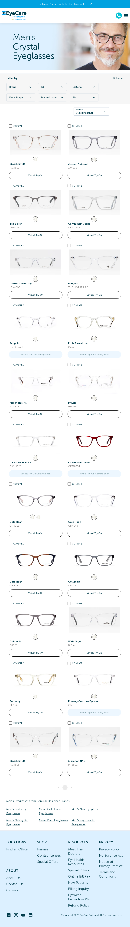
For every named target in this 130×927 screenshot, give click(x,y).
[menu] (126, 15)
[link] (35, 142)
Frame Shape (48, 97)
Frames (42, 849)
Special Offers (47, 862)
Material (77, 86)
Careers (12, 890)
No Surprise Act (111, 855)
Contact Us (14, 884)
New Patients (78, 883)
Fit (42, 86)
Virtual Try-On (35, 175)
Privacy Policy (109, 849)
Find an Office (17, 849)
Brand (12, 86)
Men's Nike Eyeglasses (86, 809)
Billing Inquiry (78, 889)
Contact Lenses (49, 855)
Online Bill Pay (79, 876)
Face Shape (16, 97)
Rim (75, 97)
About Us (13, 878)
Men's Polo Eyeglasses (53, 820)
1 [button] (65, 787)
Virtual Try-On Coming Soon (36, 354)
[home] (14, 15)
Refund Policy (78, 905)
